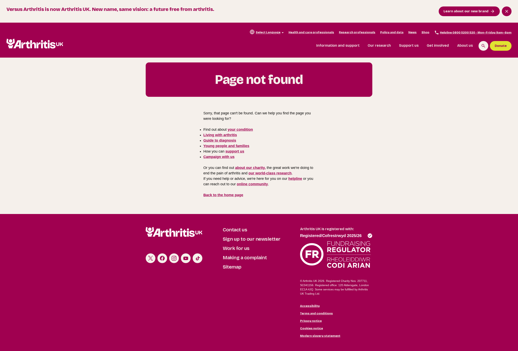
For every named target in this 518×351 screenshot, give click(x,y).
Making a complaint (245, 257)
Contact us (235, 230)
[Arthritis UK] (34, 43)
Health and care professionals (311, 32)
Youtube (186, 258)
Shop (425, 32)
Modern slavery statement (320, 336)
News (412, 32)
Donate (501, 46)
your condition (240, 130)
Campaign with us (219, 157)
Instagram (174, 258)
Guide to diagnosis (219, 140)
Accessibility (310, 306)
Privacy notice (311, 321)
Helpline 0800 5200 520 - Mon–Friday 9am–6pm (476, 32)
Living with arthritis (220, 135)
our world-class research (270, 173)
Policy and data (391, 32)
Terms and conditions (316, 313)
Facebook (162, 258)
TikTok (197, 258)
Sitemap (232, 267)
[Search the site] (483, 46)
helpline (295, 179)
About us (465, 45)
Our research (379, 45)
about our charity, (250, 168)
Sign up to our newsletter (251, 239)
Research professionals (357, 32)
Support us (409, 45)
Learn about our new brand (466, 11)
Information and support (338, 45)
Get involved (438, 45)
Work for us (236, 248)
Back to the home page (223, 195)
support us (234, 151)
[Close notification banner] (507, 11)
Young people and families (226, 146)
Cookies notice (311, 328)
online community (252, 184)
